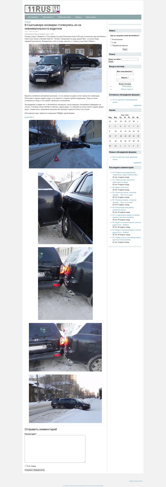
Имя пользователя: (125, 71)
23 (97, 486)
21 (93, 486)
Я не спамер (31, 466)
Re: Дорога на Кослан (121, 187)
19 (89, 486)
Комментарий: (31, 434)
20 (91, 486)
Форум (78, 17)
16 (84, 486)
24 (99, 486)
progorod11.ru (29, 117)
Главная (28, 22)
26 (102, 486)
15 (82, 486)
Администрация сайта (136, 481)
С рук (114, 42)
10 (73, 486)
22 (95, 486)
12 (77, 486)
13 (78, 486)
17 (86, 486)
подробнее (137, 105)
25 (100, 486)
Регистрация (126, 86)
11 (75, 486)
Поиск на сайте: (115, 59)
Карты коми (91, 17)
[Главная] (43, 9)
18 (88, 486)
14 (80, 486)
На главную (33, 17)
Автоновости (48, 17)
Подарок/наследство (120, 45)
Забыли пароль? (127, 89)
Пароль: (125, 78)
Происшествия (64, 17)
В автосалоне (117, 39)
